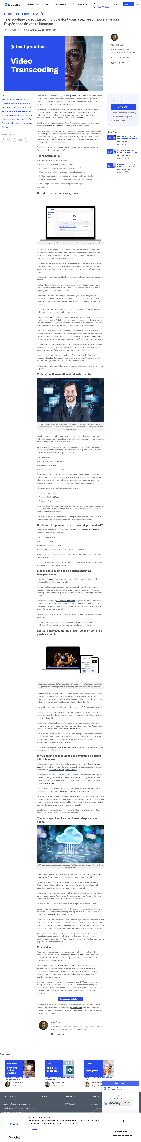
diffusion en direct (77, 955)
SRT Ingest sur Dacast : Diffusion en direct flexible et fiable (127, 151)
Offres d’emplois (97, 1108)
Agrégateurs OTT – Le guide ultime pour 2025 (126, 165)
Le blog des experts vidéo (24, 14)
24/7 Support (70, 1104)
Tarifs (72, 4)
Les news (94, 1104)
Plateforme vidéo (32, 4)
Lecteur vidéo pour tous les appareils (16, 1104)
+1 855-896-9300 (102, 7)
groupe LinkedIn (76, 1008)
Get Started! (123, 107)
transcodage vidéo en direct (57, 126)
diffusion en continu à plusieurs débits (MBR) (55, 694)
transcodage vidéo (90, 530)
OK (123, 1121)
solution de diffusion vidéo (66, 965)
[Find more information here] (120, 1110)
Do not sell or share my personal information (122, 1133)
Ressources (82, 4)
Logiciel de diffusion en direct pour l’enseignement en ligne (128, 137)
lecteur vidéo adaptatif (70, 747)
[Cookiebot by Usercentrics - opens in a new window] (14, 1137)
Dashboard (116, 4)
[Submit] (94, 3)
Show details (33, 1129)
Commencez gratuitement (70, 999)
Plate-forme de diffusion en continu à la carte (19, 1108)
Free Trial (128, 4)
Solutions (46, 4)
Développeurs (60, 4)
